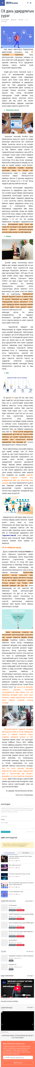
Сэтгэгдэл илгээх (6, 831)
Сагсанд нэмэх (20, 910)
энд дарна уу (22, 845)
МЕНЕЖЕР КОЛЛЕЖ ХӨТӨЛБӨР (9, 1001)
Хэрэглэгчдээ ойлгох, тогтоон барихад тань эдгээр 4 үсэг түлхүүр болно (17, 1037)
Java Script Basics (13, 940)
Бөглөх (11, 960)
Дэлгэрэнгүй (12, 910)
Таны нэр (4, 816)
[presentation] (2, 1024)
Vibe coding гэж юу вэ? (15, 865)
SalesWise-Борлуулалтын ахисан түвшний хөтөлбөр (21, 914)
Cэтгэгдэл (4, 822)
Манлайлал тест (12, 964)
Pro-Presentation (13, 905)
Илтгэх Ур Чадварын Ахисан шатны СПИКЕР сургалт (21, 923)
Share (18, 860)
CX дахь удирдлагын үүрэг (16, 891)
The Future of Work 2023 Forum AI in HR (19, 874)
